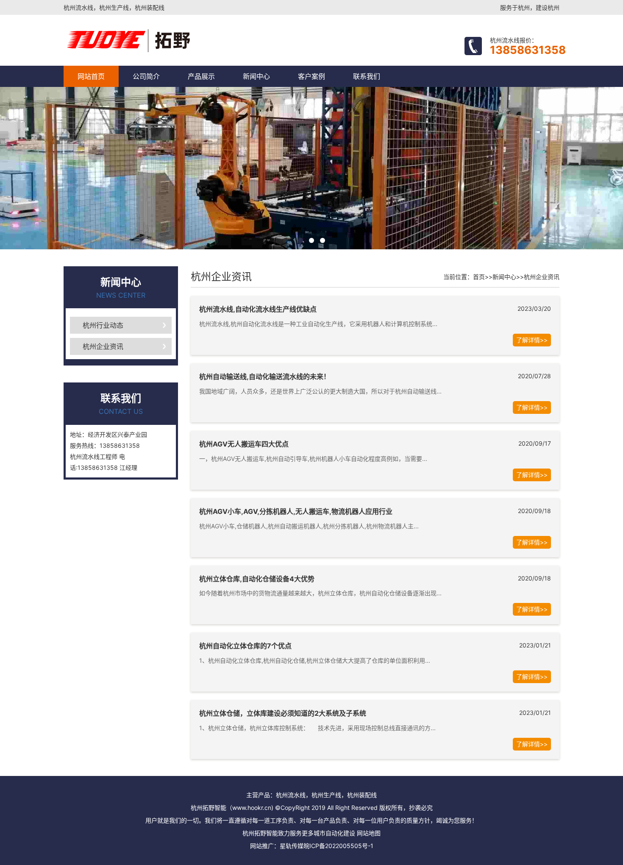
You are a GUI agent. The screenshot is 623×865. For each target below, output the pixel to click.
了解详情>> (532, 339)
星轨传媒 (291, 845)
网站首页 (91, 76)
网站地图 (369, 833)
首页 (479, 276)
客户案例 (311, 76)
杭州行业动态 (103, 325)
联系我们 (366, 76)
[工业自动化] (164, 40)
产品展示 (201, 76)
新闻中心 (256, 76)
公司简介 (146, 76)
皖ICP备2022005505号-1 (338, 845)
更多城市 (313, 833)
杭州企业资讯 (103, 346)
